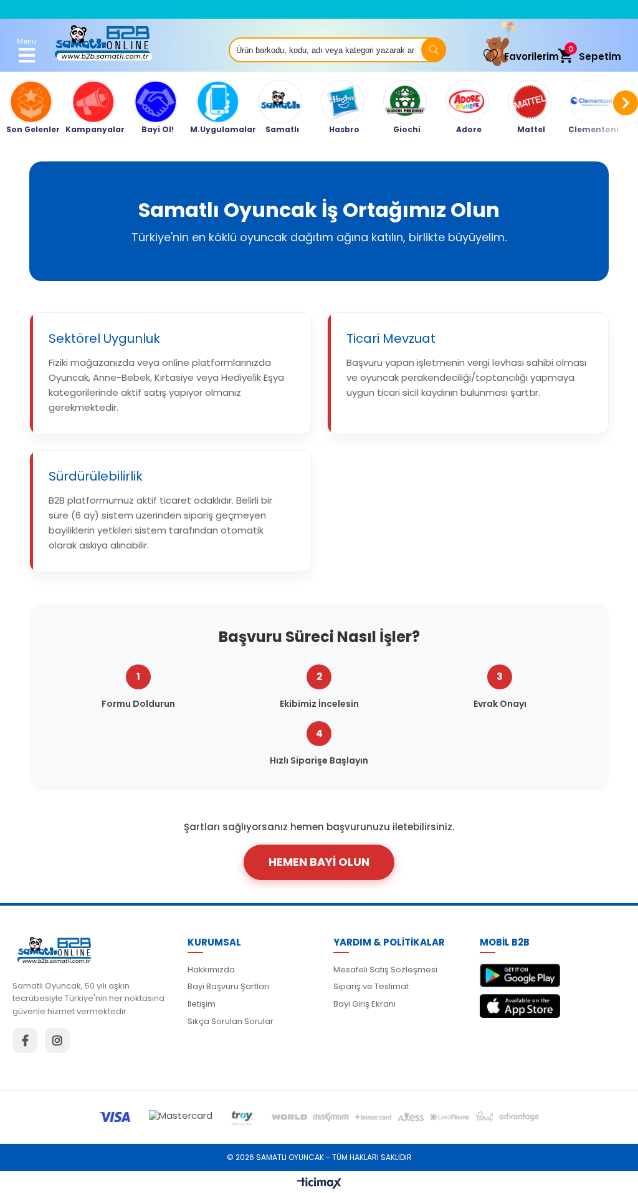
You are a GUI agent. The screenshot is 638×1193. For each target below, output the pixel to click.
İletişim (202, 1004)
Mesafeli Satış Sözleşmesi (385, 969)
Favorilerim (531, 56)
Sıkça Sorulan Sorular (231, 1021)
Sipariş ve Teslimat (371, 986)
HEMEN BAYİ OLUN (319, 862)
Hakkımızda (211, 969)
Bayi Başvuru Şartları (228, 986)
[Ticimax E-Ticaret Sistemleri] (319, 1183)
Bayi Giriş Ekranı (364, 1004)
